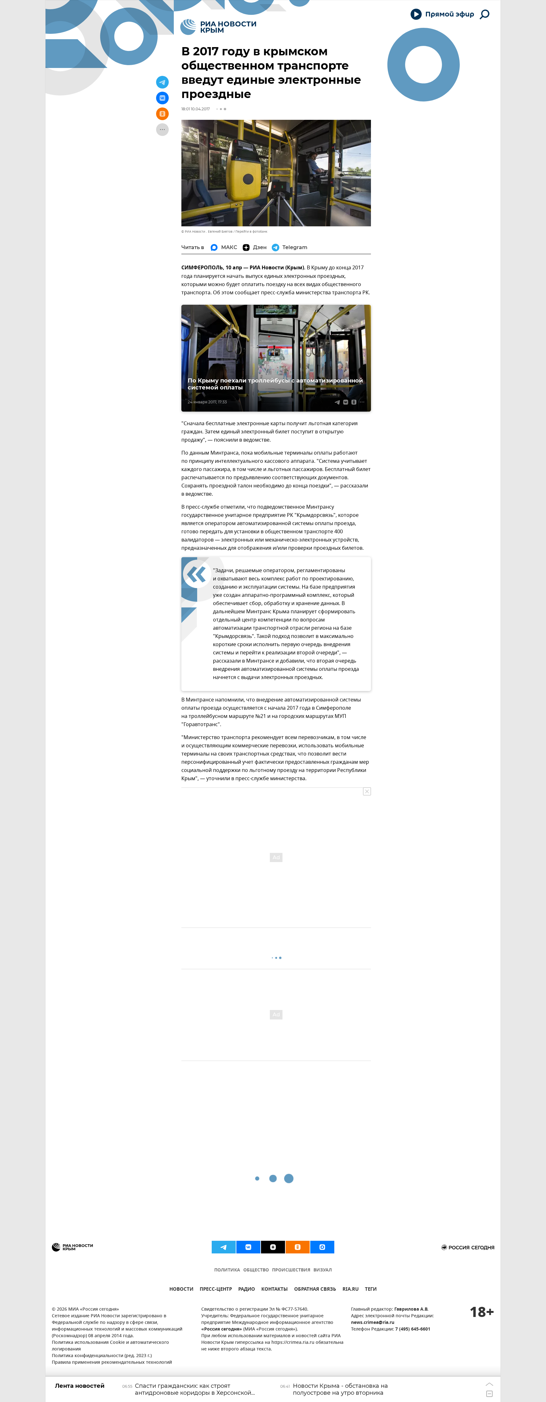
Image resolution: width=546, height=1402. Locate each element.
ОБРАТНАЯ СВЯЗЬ (315, 1290)
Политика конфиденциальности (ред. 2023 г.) (102, 1356)
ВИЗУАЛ (322, 1270)
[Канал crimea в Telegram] (224, 1247)
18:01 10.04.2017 (195, 109)
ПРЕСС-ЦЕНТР (216, 1290)
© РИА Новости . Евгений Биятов (207, 231)
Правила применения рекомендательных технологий (112, 1362)
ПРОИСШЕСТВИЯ (291, 1270)
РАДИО (246, 1290)
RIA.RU (351, 1290)
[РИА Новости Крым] (218, 27)
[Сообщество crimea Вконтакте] (248, 1247)
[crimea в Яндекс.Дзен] (273, 1247)
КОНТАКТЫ (274, 1290)
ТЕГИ (371, 1290)
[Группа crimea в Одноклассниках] (298, 1247)
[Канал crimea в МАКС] (322, 1247)
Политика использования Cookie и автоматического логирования (110, 1346)
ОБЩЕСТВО (256, 1270)
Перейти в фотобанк (251, 231)
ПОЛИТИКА (227, 1270)
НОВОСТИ (181, 1290)
